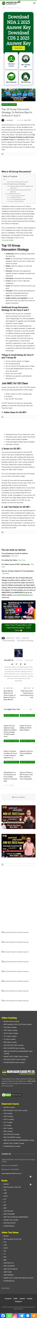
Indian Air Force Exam (11, 762)
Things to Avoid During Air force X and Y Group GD (20, 191)
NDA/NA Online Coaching (11, 1021)
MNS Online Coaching (10, 1042)
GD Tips (18, 638)
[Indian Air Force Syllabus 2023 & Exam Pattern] (26, 719)
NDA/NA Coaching (9, 1107)
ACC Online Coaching (10, 1036)
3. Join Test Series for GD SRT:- (18, 199)
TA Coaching (7, 1125)
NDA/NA (6, 1184)
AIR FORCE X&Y (9, 1211)
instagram (18, 1301)
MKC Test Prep (25, 82)
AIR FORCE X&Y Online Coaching (13, 1045)
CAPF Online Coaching (10, 1030)
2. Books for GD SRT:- (16, 197)
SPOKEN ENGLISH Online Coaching (14, 1062)
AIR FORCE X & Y (9, 1263)
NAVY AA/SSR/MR (9, 1214)
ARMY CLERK (8, 1272)
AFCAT (6, 1196)
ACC (5, 1199)
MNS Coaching (8, 1131)
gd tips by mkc (25, 638)
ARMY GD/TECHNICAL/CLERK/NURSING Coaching (19, 1140)
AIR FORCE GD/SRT (10, 1223)
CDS (5, 1190)
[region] (18, 48)
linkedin (22, 1298)
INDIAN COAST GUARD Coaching (14, 1143)
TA (4, 1202)
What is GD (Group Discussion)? (19, 182)
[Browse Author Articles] (18, 653)
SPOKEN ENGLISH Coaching (12, 1146)
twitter (15, 1298)
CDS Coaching (8, 1113)
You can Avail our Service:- (17, 201)
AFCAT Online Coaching (11, 1033)
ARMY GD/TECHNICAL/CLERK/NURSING (16, 1217)
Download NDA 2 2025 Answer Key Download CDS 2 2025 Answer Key (18, 30)
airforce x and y (10, 638)
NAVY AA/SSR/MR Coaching (12, 1137)
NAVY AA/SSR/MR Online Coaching (14, 1048)
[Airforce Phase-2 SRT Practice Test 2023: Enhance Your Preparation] (26, 765)
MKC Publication (11, 82)
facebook (8, 1298)
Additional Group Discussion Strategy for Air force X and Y (21, 187)
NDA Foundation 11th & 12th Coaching (15, 1110)
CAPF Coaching (8, 1116)
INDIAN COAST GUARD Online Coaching (16, 1056)
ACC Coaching (8, 1122)
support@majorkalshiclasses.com (12, 1173)
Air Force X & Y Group (9, 104)
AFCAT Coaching (9, 1119)
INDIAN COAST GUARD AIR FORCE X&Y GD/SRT (19, 1278)
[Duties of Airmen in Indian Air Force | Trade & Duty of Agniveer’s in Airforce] (10, 744)
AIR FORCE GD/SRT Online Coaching (15, 1059)
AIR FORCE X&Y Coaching (11, 1134)
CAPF (5, 1193)
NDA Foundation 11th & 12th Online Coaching (17, 1024)
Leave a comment (19, 797)
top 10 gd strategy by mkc (9, 640)
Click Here (14, 556)
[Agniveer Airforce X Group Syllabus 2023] (26, 744)
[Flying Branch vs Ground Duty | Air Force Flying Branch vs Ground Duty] (10, 765)
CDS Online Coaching (10, 1027)
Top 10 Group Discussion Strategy (14, 184)
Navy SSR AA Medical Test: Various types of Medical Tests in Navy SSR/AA (10, 695)
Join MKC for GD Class (13, 194)
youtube (29, 1298)
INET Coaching (8, 1128)
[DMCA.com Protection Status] (12, 1095)
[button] (18, 48)
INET (5, 1205)
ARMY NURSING (8, 1275)
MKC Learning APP (25, 66)
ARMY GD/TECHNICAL (11, 1269)
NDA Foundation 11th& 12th (12, 1187)
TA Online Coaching (9, 1039)
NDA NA (6, 1236)
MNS (5, 1208)
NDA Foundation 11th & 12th (12, 1239)
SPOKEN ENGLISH (9, 1226)
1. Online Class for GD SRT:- (17, 196)
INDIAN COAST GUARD (11, 1220)
